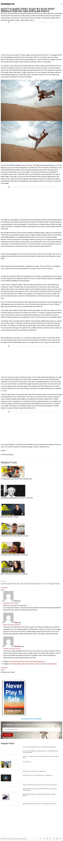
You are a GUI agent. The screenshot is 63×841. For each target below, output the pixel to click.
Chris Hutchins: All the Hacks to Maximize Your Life (14, 535)
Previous (4, 587)
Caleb (16, 622)
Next (2, 590)
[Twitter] (54, 838)
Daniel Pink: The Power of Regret (9, 516)
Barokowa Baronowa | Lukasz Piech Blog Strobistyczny (27, 661)
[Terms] (60, 838)
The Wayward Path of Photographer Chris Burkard (14, 554)
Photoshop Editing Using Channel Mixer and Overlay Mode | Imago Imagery (33, 664)
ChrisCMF (17, 646)
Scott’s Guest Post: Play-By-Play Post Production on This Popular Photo (28, 10)
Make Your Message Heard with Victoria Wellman (14, 573)
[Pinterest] (47, 838)
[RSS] (50, 838)
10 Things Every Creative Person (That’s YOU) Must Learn (16, 478)
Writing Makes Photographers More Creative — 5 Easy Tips (17, 497)
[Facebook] (40, 838)
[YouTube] (57, 838)
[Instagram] (44, 838)
